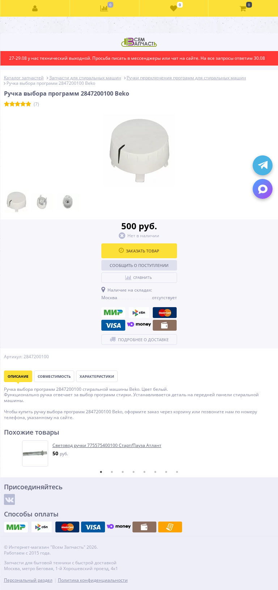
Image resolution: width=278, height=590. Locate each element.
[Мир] (113, 312)
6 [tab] (155, 472)
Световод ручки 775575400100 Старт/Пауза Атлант (106, 445)
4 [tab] (133, 472)
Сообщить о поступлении (139, 265)
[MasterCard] (165, 312)
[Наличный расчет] (165, 325)
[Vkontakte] (9, 499)
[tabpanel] (139, 453)
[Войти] (35, 8)
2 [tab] (111, 472)
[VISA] (113, 325)
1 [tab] (101, 472)
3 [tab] (122, 472)
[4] (23, 104)
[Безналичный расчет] (170, 527)
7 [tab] (166, 472)
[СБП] (139, 312)
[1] (6, 104)
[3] (17, 104)
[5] (28, 104)
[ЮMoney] (139, 325)
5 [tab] (144, 472)
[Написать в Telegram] (263, 165)
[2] (12, 104)
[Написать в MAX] (263, 189)
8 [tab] (177, 472)
